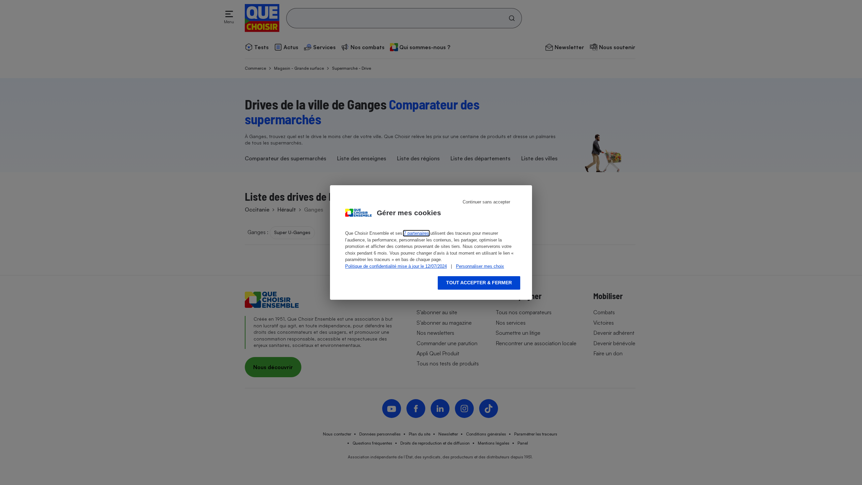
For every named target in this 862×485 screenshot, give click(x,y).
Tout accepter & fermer (479, 282)
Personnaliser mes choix (480, 266)
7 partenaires (416, 233)
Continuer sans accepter (486, 201)
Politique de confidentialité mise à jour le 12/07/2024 (396, 266)
